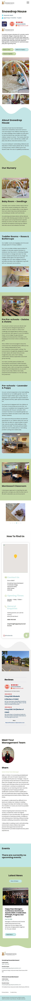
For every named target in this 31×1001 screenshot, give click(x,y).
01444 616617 (11, 580)
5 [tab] (18, 523)
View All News (14, 881)
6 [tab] (20, 523)
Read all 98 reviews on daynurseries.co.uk (14, 722)
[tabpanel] (15, 512)
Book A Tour (6, 49)
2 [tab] (12, 523)
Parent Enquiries (7, 54)
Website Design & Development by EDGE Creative (13, 997)
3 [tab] (14, 523)
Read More (9, 934)
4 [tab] (16, 523)
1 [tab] (10, 523)
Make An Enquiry (20, 49)
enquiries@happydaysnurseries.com (16, 625)
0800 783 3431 (11, 619)
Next (14, 720)
